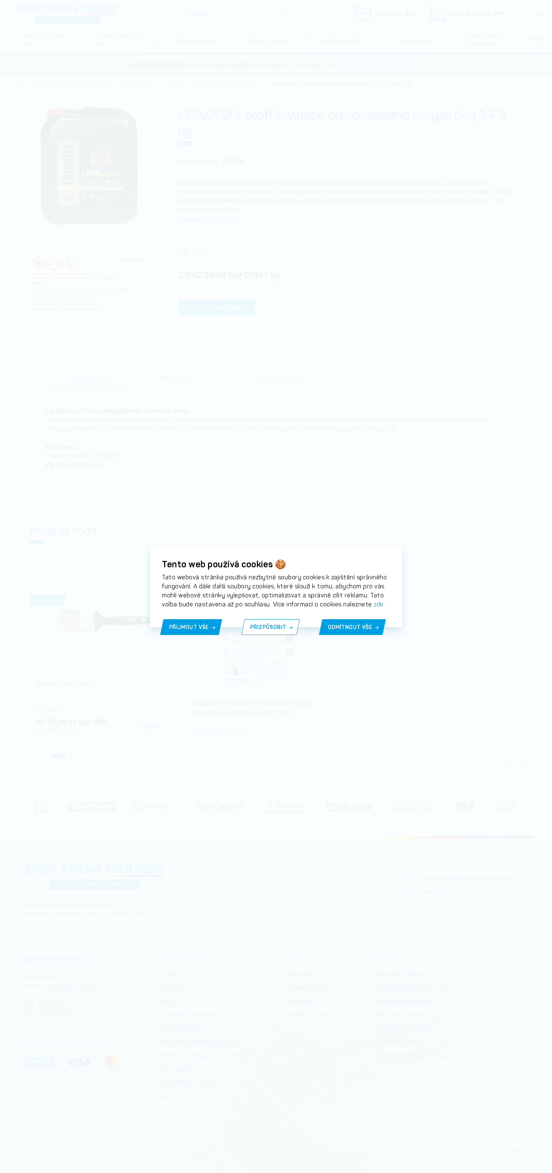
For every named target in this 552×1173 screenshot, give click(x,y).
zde (379, 604)
